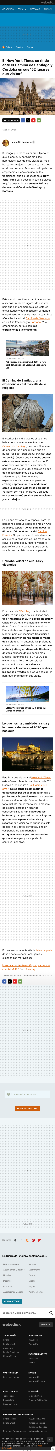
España (22, 9)
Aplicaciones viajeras (13, 1292)
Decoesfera (8, 1400)
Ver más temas (12, 1301)
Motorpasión (34, 1377)
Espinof (31, 1362)
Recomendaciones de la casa (38, 975)
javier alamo (9, 965)
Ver (28, 1108)
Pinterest (33, 1239)
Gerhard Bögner (27, 965)
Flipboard (33, 120)
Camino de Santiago (38, 318)
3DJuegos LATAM (36, 1419)
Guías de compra (11, 1264)
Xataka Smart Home (12, 1352)
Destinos (7, 1281)
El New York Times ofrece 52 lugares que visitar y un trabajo (26, 709)
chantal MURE (10, 969)
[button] (23, 142)
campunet (44, 965)
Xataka (6, 1340)
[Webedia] (48, 2)
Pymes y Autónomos (37, 1400)
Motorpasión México (37, 1431)
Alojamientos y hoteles (13, 1269)
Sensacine (33, 1358)
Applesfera (8, 1348)
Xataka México (9, 1419)
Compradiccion (10, 1404)
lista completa (44, 950)
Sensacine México (36, 1423)
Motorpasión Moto (36, 1381)
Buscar (51, 1312)
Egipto (9, 47)
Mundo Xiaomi (9, 1356)
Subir (44, 1324)
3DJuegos (33, 1340)
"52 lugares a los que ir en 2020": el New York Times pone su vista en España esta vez (26, 365)
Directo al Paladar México (14, 1431)
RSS (27, 1239)
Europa (48, 9)
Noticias (35, 9)
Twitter (28, 120)
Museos (32, 1264)
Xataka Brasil (9, 1423)
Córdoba (36, 322)
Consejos (8, 9)
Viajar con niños (35, 1292)
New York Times (41, 777)
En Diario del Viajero (15, 359)
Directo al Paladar (11, 1377)
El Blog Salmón (35, 1396)
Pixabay (30, 969)
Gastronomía (34, 1269)
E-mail (39, 120)
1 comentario (12, 120)
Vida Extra (33, 1344)
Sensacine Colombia (37, 1427)
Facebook (23, 120)
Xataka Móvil (9, 1344)
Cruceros (7, 1286)
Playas (31, 1286)
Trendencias (8, 1396)
